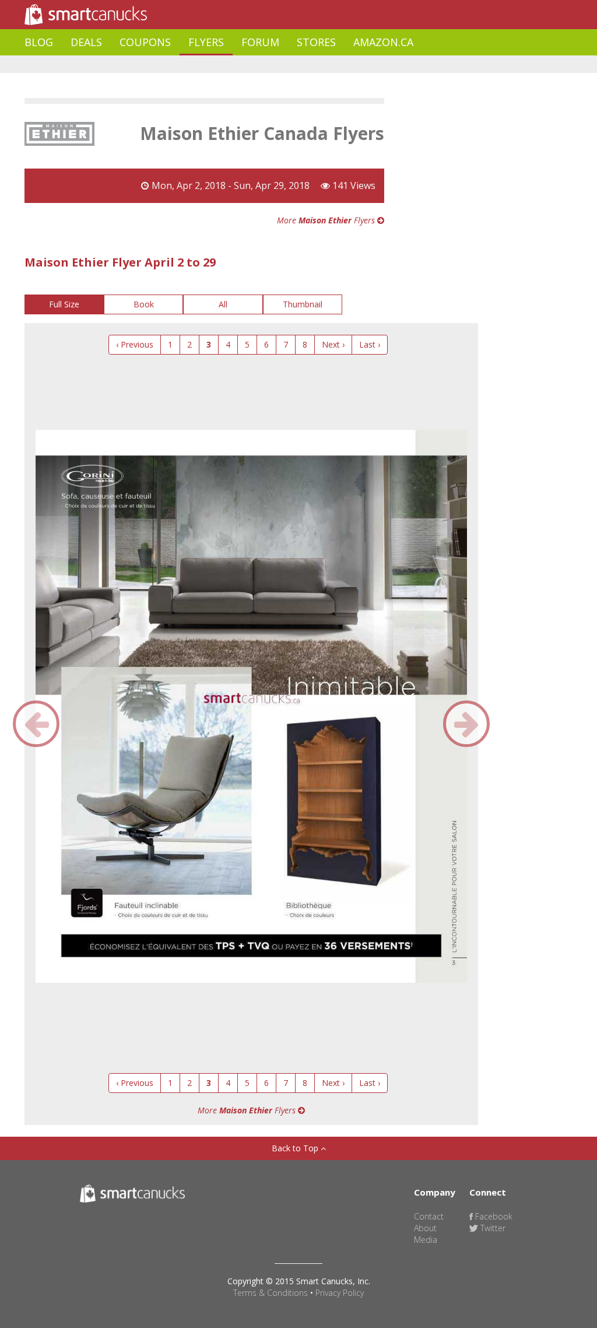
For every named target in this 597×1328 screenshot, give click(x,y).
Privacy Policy (339, 1292)
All (223, 304)
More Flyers (327, 220)
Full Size (64, 304)
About (425, 1228)
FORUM (260, 42)
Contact (429, 1216)
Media (425, 1239)
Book (144, 304)
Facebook (492, 1216)
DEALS (86, 42)
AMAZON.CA (383, 42)
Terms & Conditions (270, 1292)
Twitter (491, 1228)
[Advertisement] (236, 64)
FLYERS (206, 42)
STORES (316, 42)
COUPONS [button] (145, 42)
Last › (369, 344)
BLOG (38, 42)
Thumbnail (302, 304)
